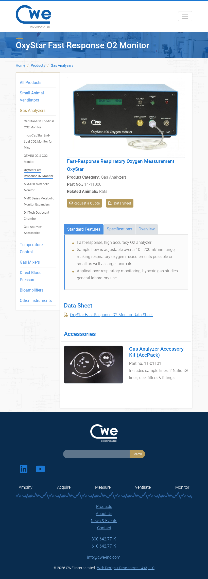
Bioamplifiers (31, 290)
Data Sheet (122, 203)
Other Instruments (36, 300)
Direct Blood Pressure (31, 276)
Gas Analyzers (62, 65)
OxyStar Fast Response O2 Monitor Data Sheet (111, 314)
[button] (126, 116)
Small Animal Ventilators (32, 96)
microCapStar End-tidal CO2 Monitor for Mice (38, 141)
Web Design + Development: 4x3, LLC (125, 567)
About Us (104, 513)
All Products (30, 82)
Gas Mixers (30, 262)
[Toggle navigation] (185, 16)
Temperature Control (31, 248)
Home (20, 65)
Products (38, 65)
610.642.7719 (104, 546)
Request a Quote (86, 203)
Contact (104, 527)
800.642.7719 (104, 538)
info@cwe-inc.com (103, 557)
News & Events (104, 520)
